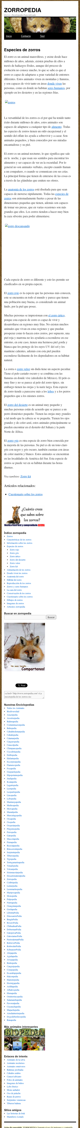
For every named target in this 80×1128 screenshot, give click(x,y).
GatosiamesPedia (14, 936)
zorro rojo (13, 293)
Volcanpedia (12, 868)
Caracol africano (14, 1076)
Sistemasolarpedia (15, 872)
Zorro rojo (14, 549)
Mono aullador (13, 1089)
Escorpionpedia (13, 761)
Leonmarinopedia (14, 889)
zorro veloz (23, 369)
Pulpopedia (12, 899)
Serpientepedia (13, 852)
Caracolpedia (12, 744)
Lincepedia (11, 795)
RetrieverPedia (13, 942)
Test (42, 36)
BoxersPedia (12, 922)
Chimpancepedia (14, 748)
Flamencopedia (13, 764)
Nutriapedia (12, 902)
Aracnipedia (12, 714)
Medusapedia (13, 805)
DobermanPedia (14, 929)
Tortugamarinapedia (15, 862)
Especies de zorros (15, 546)
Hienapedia (12, 993)
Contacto (26, 36)
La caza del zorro (14, 589)
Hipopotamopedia (15, 775)
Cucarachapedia (14, 1006)
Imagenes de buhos (15, 1083)
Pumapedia (12, 842)
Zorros (10, 536)
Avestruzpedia (13, 718)
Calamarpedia (13, 738)
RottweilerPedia (14, 946)
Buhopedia (11, 728)
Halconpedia (12, 976)
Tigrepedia (11, 858)
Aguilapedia (12, 956)
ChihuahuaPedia (14, 926)
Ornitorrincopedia (15, 996)
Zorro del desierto (17, 559)
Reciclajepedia (13, 845)
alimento (57, 127)
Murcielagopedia (14, 815)
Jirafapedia (11, 778)
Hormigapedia (13, 983)
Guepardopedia (13, 771)
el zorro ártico (56, 315)
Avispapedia (12, 959)
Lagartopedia (12, 785)
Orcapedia (11, 818)
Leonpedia (11, 788)
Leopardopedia (13, 791)
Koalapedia (12, 781)
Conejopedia (12, 969)
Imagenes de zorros (15, 603)
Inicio (9, 36)
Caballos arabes (14, 1073)
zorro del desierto (17, 405)
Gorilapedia (12, 909)
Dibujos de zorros (15, 599)
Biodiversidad (13, 711)
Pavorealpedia (13, 1003)
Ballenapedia (12, 721)
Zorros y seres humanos (17, 586)
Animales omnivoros (16, 1066)
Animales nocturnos (16, 1062)
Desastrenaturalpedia (16, 875)
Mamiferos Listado (15, 1116)
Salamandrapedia (14, 999)
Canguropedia (13, 741)
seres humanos (56, 88)
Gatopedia (11, 835)
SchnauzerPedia (14, 949)
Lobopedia (11, 798)
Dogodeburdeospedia (16, 1016)
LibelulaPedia (13, 912)
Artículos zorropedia (16, 606)
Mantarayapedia (14, 801)
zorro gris (13, 440)
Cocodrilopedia (13, 751)
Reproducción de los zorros (19, 583)
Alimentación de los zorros (19, 569)
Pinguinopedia (13, 828)
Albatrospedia (13, 989)
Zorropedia (12, 879)
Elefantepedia (13, 758)
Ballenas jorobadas (15, 1069)
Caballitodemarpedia (16, 731)
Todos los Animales (15, 707)
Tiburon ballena (14, 1103)
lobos (51, 391)
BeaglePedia (12, 919)
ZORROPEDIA (22, 10)
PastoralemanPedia (15, 939)
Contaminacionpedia (16, 724)
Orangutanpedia (14, 905)
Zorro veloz (15, 562)
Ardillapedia (12, 986)
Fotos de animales (15, 1079)
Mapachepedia (13, 1009)
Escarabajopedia (14, 972)
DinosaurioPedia (14, 915)
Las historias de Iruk (16, 1113)
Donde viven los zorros (17, 573)
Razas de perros (14, 1096)
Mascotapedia (13, 838)
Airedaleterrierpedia (15, 1013)
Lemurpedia (12, 885)
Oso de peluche (13, 1093)
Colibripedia (12, 882)
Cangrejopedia (13, 966)
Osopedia (11, 822)
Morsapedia (12, 808)
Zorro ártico (15, 556)
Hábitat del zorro (14, 579)
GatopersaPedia (14, 932)
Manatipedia (12, 811)
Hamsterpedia (13, 979)
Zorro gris (14, 552)
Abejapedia (12, 952)
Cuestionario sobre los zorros (26, 494)
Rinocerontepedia (14, 848)
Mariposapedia (13, 892)
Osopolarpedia (13, 825)
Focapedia (11, 768)
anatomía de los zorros (21, 189)
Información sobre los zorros (19, 542)
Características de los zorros (19, 539)
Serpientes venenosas (16, 1099)
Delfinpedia (12, 754)
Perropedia (11, 832)
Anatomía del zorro (15, 576)
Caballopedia (12, 734)
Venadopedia (12, 865)
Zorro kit (25, 476)
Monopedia (12, 895)
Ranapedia (11, 1019)
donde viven (54, 83)
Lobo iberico (12, 1086)
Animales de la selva (16, 1059)
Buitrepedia (12, 962)
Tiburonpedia (13, 855)
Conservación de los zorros (19, 593)
